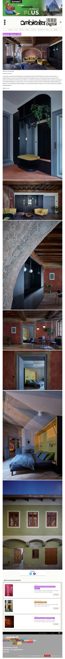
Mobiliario (27, 29)
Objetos (47, 29)
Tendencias (21, 29)
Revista (55, 29)
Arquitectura (10, 29)
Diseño (16, 29)
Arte (51, 29)
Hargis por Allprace (41, 602)
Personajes (15, 642)
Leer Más (56, 594)
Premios (17, 640)
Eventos (10, 640)
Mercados (15, 643)
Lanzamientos (26, 640)
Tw (30, 573)
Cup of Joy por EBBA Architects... (44, 618)
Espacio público (6, 640)
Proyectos (20, 642)
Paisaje (34, 640)
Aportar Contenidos (42, 633)
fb (61, 633)
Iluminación (33, 29)
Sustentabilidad (41, 29)
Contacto (52, 633)
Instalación (19, 643)
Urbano (14, 640)
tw (59, 633)
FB (34, 573)
